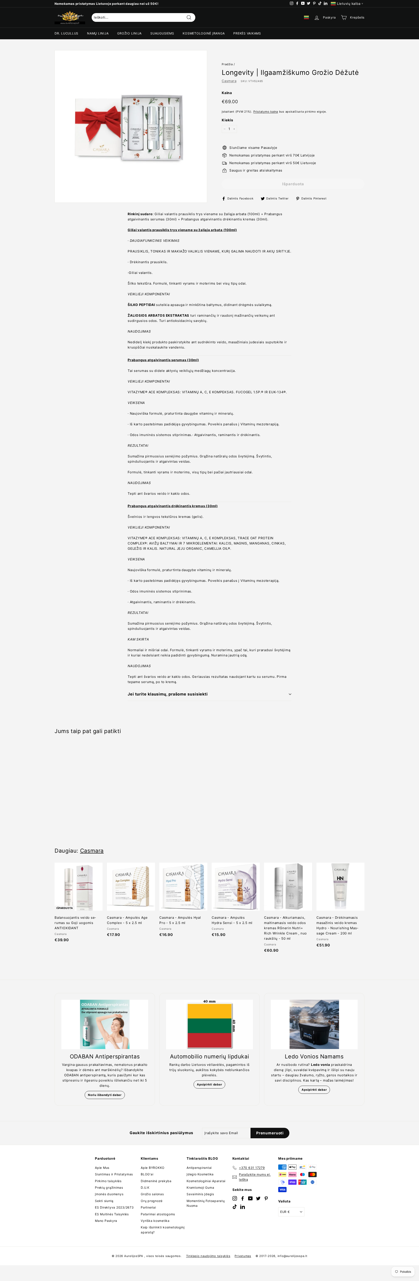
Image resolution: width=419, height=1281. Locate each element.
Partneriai (148, 1207)
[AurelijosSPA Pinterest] (266, 1198)
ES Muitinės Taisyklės (112, 1214)
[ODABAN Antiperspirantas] (104, 1024)
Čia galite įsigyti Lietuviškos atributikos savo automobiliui (103, 3)
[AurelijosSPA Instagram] (234, 1198)
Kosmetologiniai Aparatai (206, 1181)
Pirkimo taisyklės (108, 1181)
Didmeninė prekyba (156, 1181)
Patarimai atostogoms (158, 1214)
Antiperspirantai (199, 1167)
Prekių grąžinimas (109, 1187)
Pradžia (227, 64)
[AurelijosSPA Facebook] (242, 1198)
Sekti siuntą (104, 1201)
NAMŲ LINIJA (97, 33)
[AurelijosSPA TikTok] (234, 1206)
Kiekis (227, 120)
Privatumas (243, 1256)
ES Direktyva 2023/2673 (114, 1207)
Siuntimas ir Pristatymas (114, 1174)
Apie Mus (102, 1167)
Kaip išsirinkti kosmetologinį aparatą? (163, 1229)
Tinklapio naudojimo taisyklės (208, 1256)
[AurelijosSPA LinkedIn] (242, 1206)
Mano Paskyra (106, 1221)
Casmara (229, 81)
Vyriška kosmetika (155, 1221)
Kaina (227, 93)
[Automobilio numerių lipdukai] (209, 1024)
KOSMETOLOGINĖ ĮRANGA (204, 33)
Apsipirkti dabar (209, 1084)
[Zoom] (131, 126)
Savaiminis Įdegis (200, 1194)
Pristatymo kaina (265, 111)
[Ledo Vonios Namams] (314, 1024)
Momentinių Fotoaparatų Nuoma (206, 1203)
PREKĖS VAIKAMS (247, 33)
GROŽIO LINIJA (129, 33)
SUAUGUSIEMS (162, 33)
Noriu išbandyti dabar (105, 1095)
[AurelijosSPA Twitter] (258, 1198)
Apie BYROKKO (153, 1167)
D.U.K (145, 1187)
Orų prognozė (152, 1201)
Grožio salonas (152, 1194)
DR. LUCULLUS (66, 33)
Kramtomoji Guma (200, 1187)
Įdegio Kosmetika (200, 1174)
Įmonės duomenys (109, 1194)
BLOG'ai (147, 1174)
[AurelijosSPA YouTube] (250, 1198)
